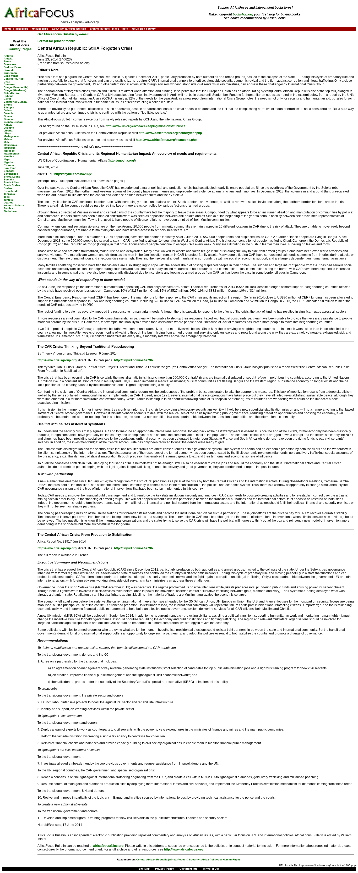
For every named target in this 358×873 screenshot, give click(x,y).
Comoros (9, 84)
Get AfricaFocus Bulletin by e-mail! (63, 34)
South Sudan (12, 185)
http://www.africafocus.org (183, 849)
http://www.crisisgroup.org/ (57, 360)
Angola (8, 58)
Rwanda (9, 165)
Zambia (8, 208)
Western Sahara (14, 205)
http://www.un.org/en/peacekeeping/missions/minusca (146, 126)
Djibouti (8, 96)
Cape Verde (11, 75)
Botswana (10, 64)
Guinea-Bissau (13, 121)
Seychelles (11, 173)
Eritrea (8, 104)
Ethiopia (9, 107)
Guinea (8, 119)
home (8, 28)
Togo (7, 196)
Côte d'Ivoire (12, 93)
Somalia (9, 179)
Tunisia (8, 199)
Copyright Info (188, 868)
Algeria (8, 55)
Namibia (9, 156)
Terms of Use (211, 868)
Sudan (8, 188)
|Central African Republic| (151, 859)
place (115, 28)
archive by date (100, 28)
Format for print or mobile (56, 41)
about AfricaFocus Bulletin (69, 28)
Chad (7, 81)
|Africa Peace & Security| (184, 859)
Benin (7, 61)
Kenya (8, 124)
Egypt (7, 98)
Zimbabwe (10, 211)
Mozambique (12, 153)
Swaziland (10, 191)
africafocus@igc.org (108, 846)
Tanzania (9, 193)
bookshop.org (243, 14)
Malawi (8, 139)
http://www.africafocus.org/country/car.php (170, 133)
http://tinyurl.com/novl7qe (73, 174)
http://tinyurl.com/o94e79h (133, 360)
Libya (7, 133)
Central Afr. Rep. (14, 78)
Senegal (9, 170)
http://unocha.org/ (122, 160)
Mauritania (10, 144)
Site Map (144, 868)
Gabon (8, 110)
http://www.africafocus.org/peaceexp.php (166, 140)
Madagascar (11, 136)
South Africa (11, 182)
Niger (7, 159)
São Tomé (10, 168)
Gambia (9, 113)
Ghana (8, 116)
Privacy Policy (164, 868)
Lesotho (9, 127)
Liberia (8, 130)
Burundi (9, 70)
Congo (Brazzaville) (16, 87)
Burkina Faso (12, 67)
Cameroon (10, 72)
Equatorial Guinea (15, 101)
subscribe (21, 28)
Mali (6, 142)
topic (125, 28)
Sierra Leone (12, 176)
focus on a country (144, 28)
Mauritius (9, 147)
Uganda (8, 202)
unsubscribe (40, 28)
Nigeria (8, 162)
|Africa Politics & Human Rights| (220, 859)
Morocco (9, 150)
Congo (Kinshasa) (15, 90)
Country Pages (19, 49)
